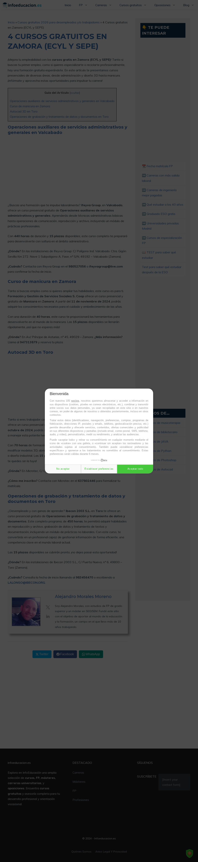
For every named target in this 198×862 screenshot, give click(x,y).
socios (75, 400)
